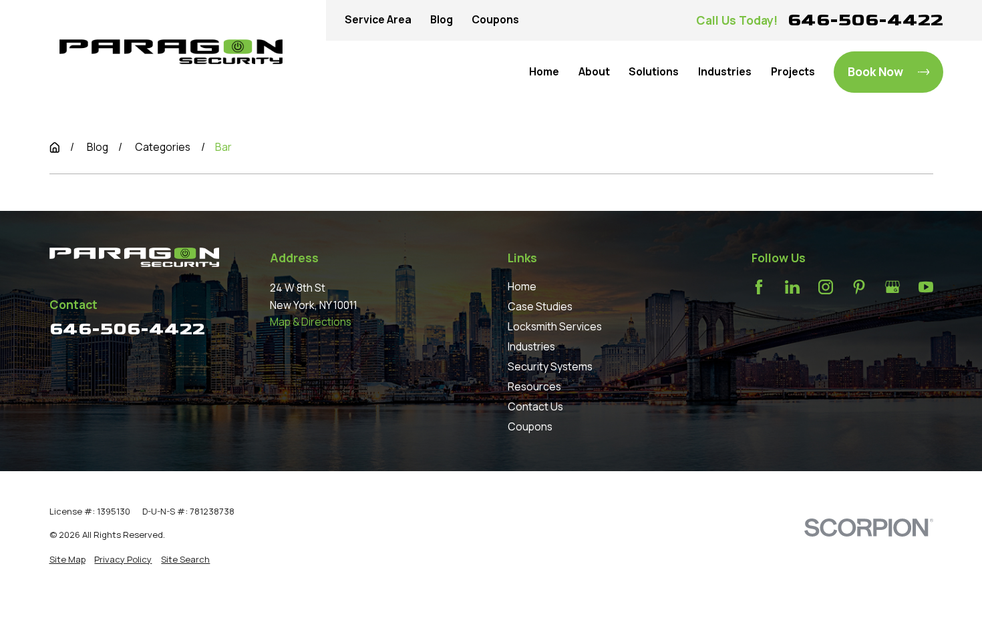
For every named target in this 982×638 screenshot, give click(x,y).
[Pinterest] (859, 287)
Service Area (378, 20)
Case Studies (540, 306)
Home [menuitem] (544, 71)
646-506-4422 (865, 20)
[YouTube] (926, 287)
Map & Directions (310, 321)
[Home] (171, 52)
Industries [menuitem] (725, 71)
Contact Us (535, 406)
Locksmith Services (555, 326)
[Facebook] (759, 287)
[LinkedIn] (792, 287)
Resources (534, 386)
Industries (531, 346)
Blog (441, 20)
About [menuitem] (594, 71)
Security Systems (550, 366)
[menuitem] (67, 559)
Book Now (875, 71)
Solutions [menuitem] (654, 71)
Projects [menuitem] (793, 71)
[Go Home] (54, 147)
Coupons (495, 20)
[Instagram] (825, 287)
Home (522, 286)
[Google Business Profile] (892, 287)
